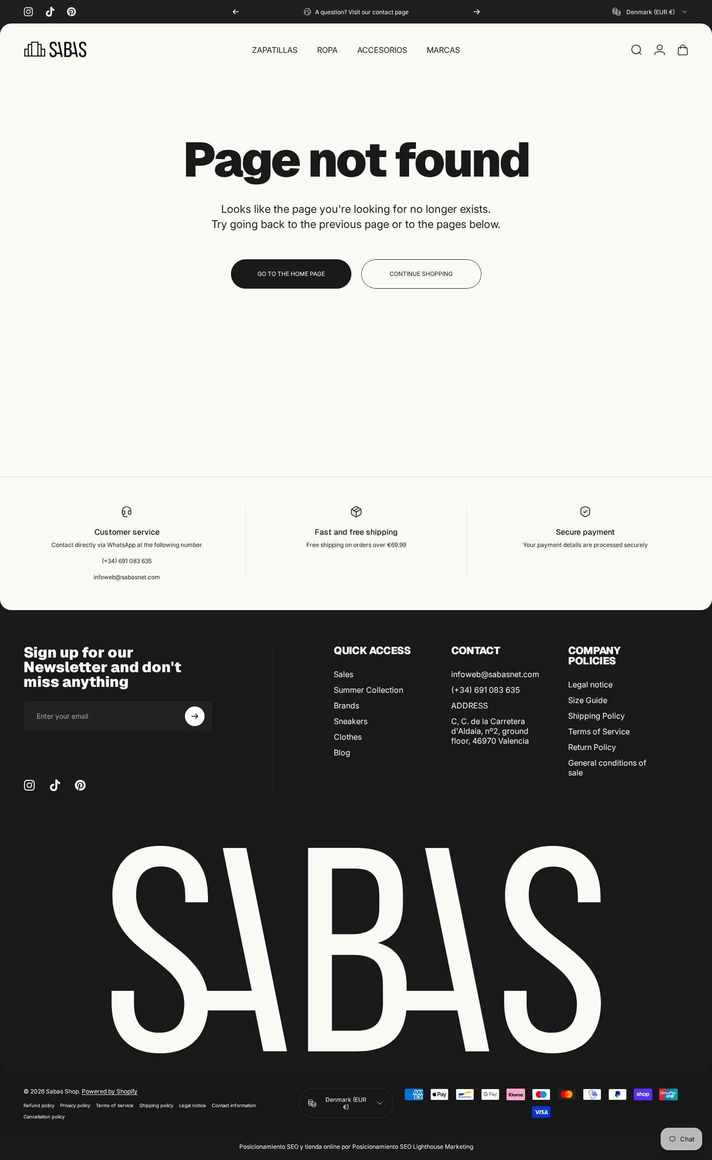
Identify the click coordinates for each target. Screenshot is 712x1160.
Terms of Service (599, 731)
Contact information (234, 1105)
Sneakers (350, 721)
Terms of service (115, 1105)
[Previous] (236, 11)
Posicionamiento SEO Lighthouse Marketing (412, 1146)
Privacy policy (75, 1105)
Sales (343, 674)
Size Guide (587, 700)
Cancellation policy (44, 1116)
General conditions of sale (607, 767)
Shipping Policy (596, 716)
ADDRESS (469, 705)
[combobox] (651, 11)
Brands (346, 705)
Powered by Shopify (110, 1091)
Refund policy (38, 1105)
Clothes (348, 737)
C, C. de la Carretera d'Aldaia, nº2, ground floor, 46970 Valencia (490, 731)
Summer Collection (368, 690)
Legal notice (590, 684)
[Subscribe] (195, 716)
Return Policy (592, 747)
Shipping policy (156, 1105)
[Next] (476, 11)
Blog (342, 752)
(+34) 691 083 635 (485, 690)
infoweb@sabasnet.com (495, 674)
